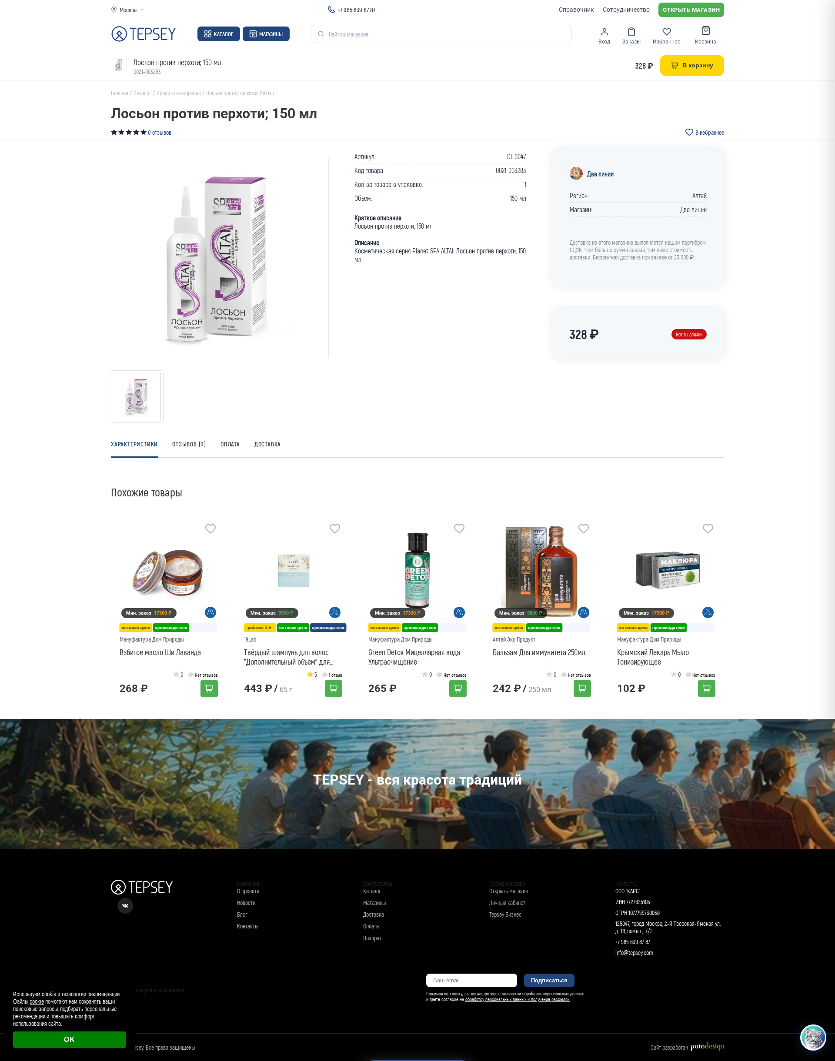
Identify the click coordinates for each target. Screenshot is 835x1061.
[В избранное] (210, 530)
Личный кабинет (507, 902)
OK (69, 1039)
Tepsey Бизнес (505, 914)
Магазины (271, 33)
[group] (219, 258)
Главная (119, 92)
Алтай (699, 195)
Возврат (372, 937)
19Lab (250, 639)
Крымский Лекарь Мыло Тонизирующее (653, 656)
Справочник (576, 9)
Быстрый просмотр (171, 571)
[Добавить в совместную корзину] (210, 612)
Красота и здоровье (179, 92)
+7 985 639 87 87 (356, 9)
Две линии (600, 174)
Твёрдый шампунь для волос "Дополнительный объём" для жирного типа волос (287, 656)
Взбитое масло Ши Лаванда (160, 652)
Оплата (230, 444)
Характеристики (134, 444)
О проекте (248, 891)
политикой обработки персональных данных (543, 993)
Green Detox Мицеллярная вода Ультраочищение (414, 656)
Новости (246, 902)
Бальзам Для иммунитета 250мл (539, 652)
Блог (242, 914)
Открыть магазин (691, 10)
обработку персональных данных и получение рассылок (517, 999)
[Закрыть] (818, 975)
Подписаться (549, 980)
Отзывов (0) (189, 444)
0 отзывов (159, 132)
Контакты (247, 926)
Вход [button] (604, 42)
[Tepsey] (143, 34)
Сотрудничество (626, 9)
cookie (37, 1001)
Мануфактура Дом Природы (152, 639)
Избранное (666, 42)
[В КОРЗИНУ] (209, 688)
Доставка (267, 444)
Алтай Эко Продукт (514, 639)
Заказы (631, 42)
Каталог (223, 33)
